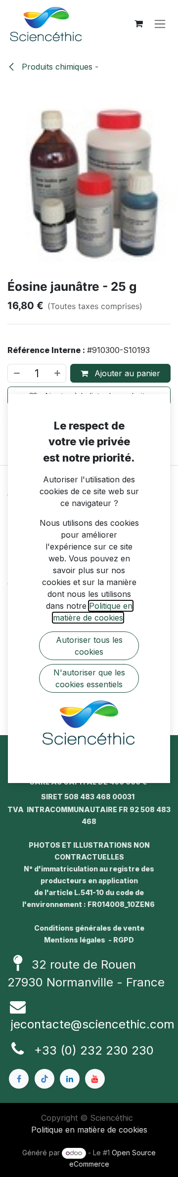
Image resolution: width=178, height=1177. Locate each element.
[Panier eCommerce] (138, 24)
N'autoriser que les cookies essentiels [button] (89, 678)
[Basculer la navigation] (160, 24)
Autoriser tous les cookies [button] (89, 646)
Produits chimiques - (58, 67)
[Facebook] (19, 1079)
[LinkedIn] (70, 1079)
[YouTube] (95, 1079)
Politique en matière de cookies (89, 1130)
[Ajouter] (57, 373)
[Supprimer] (16, 373)
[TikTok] (44, 1079)
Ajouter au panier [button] (126, 373)
